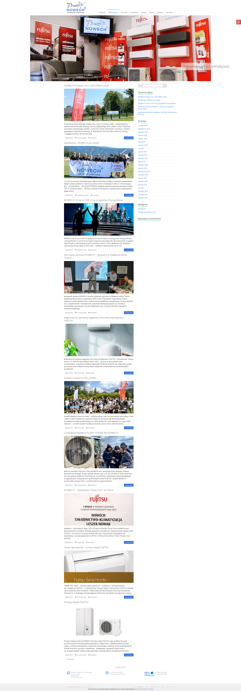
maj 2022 (141, 148)
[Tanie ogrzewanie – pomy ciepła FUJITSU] (99, 551)
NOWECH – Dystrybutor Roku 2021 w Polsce (89, 490)
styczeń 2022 (142, 152)
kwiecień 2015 (143, 198)
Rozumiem (150, 689)
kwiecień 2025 (143, 132)
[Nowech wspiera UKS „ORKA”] (99, 382)
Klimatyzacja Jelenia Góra (147, 212)
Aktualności (113, 12)
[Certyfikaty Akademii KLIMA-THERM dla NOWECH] (99, 437)
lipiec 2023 (141, 142)
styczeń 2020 (142, 168)
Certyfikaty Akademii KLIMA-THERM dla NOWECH (91, 432)
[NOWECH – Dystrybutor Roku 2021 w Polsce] (99, 494)
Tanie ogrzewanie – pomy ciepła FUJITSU (86, 547)
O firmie (124, 12)
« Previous (70, 659)
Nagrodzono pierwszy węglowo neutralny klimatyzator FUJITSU (94, 319)
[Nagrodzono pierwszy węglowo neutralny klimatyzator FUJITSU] (99, 325)
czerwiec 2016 (143, 191)
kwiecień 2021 (143, 158)
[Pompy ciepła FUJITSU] (99, 606)
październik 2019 (144, 171)
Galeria (160, 12)
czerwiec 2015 (143, 194)
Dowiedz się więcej (140, 689)
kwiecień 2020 (143, 165)
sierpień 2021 (143, 155)
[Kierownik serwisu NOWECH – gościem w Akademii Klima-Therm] (99, 262)
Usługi (143, 12)
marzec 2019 (142, 178)
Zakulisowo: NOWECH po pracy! (81, 142)
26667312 (70, 138)
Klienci (151, 12)
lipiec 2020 (141, 162)
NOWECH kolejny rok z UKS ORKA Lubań (86, 85)
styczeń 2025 (142, 135)
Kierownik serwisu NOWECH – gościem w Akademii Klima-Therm (95, 256)
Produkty (134, 12)
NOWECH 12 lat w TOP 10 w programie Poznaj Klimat (93, 200)
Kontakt (169, 12)
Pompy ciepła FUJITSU (76, 602)
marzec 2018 (142, 185)
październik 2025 (144, 129)
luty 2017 (141, 188)
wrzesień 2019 (143, 175)
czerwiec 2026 (143, 125)
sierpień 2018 (143, 181)
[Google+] (238, 21)
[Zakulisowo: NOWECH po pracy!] (99, 147)
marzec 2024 (142, 139)
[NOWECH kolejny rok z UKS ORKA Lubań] (99, 90)
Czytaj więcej (129, 138)
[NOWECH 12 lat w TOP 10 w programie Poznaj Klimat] (99, 204)
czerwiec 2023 (143, 145)
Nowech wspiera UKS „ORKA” (80, 378)
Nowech (102, 12)
